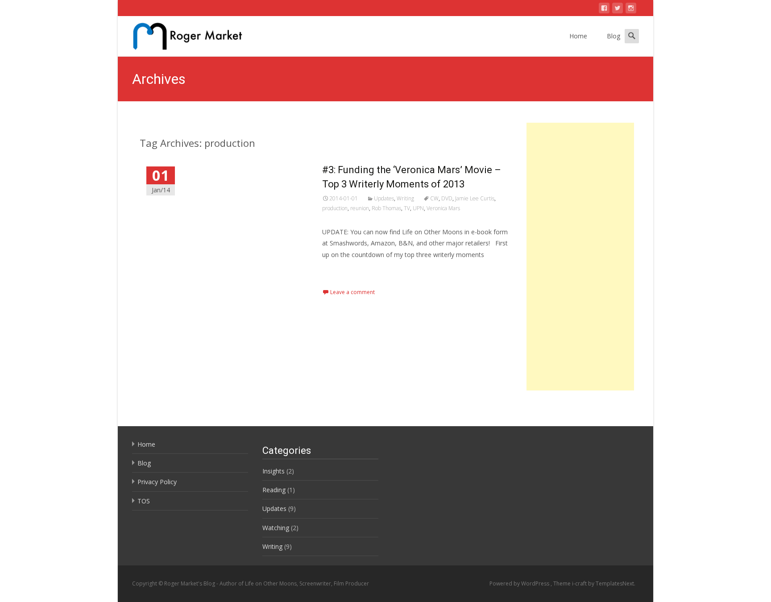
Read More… (342, 271)
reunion (359, 208)
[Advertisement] (580, 256)
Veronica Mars (443, 208)
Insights (273, 471)
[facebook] (604, 9)
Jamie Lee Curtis (474, 198)
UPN (418, 208)
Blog (613, 36)
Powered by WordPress (520, 583)
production (335, 208)
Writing (405, 198)
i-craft (580, 583)
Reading (274, 490)
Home (578, 36)
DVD (446, 198)
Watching (275, 527)
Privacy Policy (157, 481)
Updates (384, 198)
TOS (143, 501)
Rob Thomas (386, 208)
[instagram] (631, 9)
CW (434, 198)
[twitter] (617, 9)
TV (407, 208)
